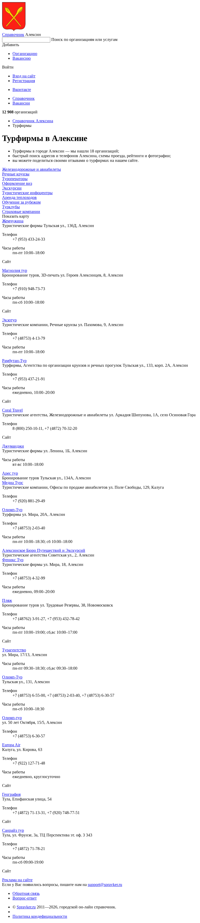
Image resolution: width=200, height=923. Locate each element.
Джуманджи (13, 446)
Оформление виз (17, 183)
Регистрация (23, 80)
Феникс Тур (12, 560)
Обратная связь (26, 893)
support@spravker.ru (105, 884)
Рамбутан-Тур (14, 360)
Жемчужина (12, 221)
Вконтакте (21, 89)
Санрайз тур (13, 830)
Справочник (13, 34)
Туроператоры (15, 178)
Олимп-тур (12, 718)
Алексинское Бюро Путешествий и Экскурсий (43, 550)
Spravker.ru (26, 907)
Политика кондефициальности (39, 916)
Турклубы (11, 207)
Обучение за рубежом (21, 202)
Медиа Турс (12, 482)
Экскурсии (12, 188)
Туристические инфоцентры (27, 193)
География (11, 794)
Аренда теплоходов (19, 197)
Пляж (7, 600)
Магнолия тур (14, 270)
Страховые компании (21, 211)
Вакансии (21, 103)
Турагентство (14, 650)
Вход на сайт (23, 76)
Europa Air (11, 745)
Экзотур (9, 320)
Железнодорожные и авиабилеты (31, 169)
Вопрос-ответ (24, 898)
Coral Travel (12, 410)
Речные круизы (15, 174)
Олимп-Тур (12, 510)
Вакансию (21, 58)
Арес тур (10, 473)
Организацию (24, 53)
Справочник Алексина (32, 121)
